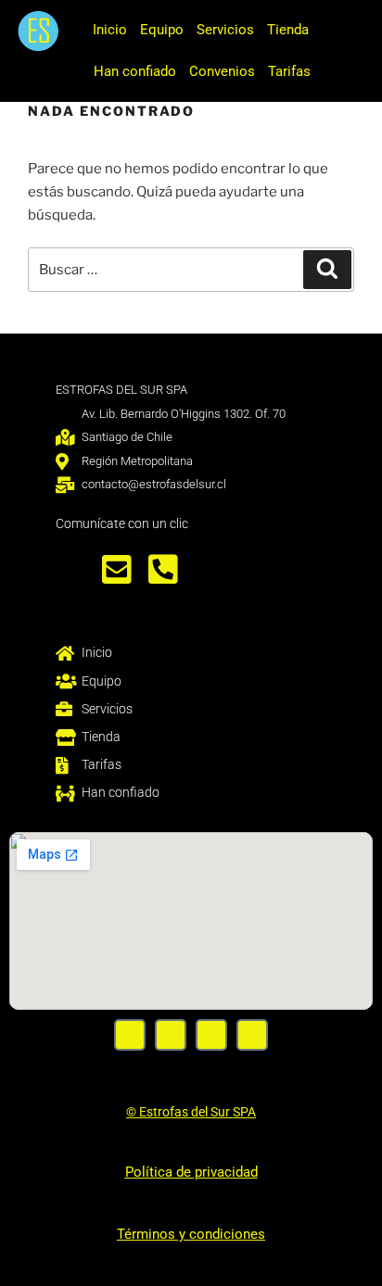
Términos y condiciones (191, 1234)
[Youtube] (211, 1035)
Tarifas (289, 71)
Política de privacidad (191, 1172)
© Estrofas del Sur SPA (191, 1111)
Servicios (225, 29)
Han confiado (135, 71)
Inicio (110, 29)
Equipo (162, 29)
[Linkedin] (252, 1035)
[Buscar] (327, 269)
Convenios (222, 71)
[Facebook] (130, 1035)
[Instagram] (170, 1035)
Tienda (288, 29)
